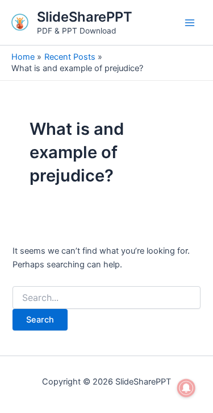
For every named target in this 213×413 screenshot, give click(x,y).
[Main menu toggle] (190, 23)
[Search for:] (106, 298)
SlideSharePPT (84, 17)
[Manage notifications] (186, 388)
